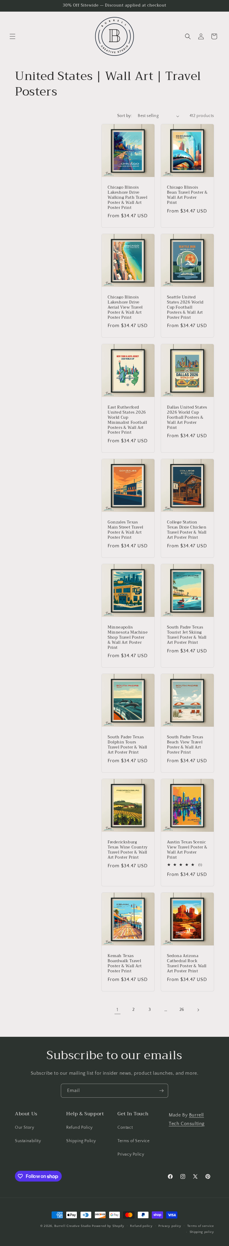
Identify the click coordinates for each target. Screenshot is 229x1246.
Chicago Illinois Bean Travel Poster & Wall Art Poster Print (187, 195)
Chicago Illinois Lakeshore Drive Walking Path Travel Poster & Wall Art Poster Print (127, 197)
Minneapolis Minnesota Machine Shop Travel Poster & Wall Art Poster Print (128, 637)
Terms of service (200, 1226)
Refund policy (141, 1226)
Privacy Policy (130, 1154)
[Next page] (198, 1009)
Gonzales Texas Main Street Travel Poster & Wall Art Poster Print (125, 530)
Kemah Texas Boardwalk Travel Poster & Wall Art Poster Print (125, 964)
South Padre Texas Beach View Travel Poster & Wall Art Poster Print (185, 745)
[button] (12, 36)
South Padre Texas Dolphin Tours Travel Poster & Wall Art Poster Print (127, 745)
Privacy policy (169, 1226)
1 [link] (117, 1009)
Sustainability (28, 1141)
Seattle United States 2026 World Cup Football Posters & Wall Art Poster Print (185, 307)
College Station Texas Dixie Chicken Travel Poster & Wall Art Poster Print (187, 530)
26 (182, 1009)
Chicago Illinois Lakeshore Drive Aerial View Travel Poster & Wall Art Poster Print (125, 307)
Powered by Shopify (108, 1226)
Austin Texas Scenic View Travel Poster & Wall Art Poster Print (187, 850)
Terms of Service (133, 1141)
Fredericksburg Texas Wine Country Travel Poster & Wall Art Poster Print (128, 850)
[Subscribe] (161, 1091)
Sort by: (124, 115)
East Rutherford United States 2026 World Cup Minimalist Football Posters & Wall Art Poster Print (127, 420)
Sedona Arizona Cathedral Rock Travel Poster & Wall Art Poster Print (187, 964)
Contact (125, 1127)
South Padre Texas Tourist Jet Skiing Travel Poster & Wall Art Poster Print (187, 635)
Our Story (24, 1127)
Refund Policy (79, 1127)
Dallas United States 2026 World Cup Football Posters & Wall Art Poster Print (187, 417)
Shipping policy (202, 1232)
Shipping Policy (81, 1141)
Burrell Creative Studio (72, 1226)
